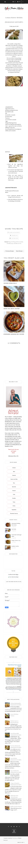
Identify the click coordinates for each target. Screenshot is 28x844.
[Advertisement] (14, 98)
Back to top (21, 842)
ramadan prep (10, 243)
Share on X (15, 235)
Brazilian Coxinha (15, 546)
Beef (14, 471)
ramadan (21, 242)
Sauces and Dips (14, 479)
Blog (9, 242)
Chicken (14, 467)
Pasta (14, 502)
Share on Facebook (14, 232)
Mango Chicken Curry (15, 540)
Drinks (14, 505)
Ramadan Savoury (14, 513)
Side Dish (14, 486)
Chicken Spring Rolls (10, 283)
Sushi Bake (13, 529)
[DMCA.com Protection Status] (14, 832)
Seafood (14, 475)
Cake (14, 494)
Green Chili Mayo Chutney (12, 308)
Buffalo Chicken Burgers (16, 806)
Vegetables (14, 509)
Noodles (14, 498)
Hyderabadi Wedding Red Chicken (14, 334)
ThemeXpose (15, 838)
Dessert (14, 490)
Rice (14, 482)
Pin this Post (14, 238)
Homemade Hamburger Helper (16, 535)
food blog (13, 242)
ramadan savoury (17, 243)
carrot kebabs (9, 47)
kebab (17, 242)
